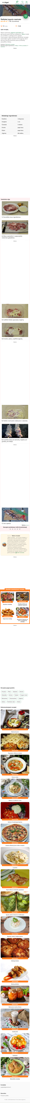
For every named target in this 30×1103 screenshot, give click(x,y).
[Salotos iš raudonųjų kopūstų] (15, 810)
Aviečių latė (15, 1031)
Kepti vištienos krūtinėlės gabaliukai (15, 889)
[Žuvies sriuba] (15, 764)
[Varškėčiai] (15, 1043)
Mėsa (23, 34)
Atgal (6, 2)
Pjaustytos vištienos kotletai (15, 753)
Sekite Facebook (20, 552)
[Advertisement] (15, 64)
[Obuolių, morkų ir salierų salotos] (15, 924)
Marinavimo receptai (9, 44)
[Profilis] (27, 2)
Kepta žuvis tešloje (7, 618)
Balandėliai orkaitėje (15, 1079)
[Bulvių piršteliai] (15, 971)
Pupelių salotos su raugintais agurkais (22, 604)
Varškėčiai (15, 1055)
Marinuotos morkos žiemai (15, 1007)
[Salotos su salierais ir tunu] (15, 788)
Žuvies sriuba (15, 777)
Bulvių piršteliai (15, 984)
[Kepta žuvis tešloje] (7, 611)
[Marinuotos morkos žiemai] (15, 995)
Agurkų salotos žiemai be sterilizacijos (15, 914)
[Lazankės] (15, 856)
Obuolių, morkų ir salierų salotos (15, 936)
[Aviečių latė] (15, 1019)
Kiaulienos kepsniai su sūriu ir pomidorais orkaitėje (22, 620)
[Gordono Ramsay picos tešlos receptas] (15, 833)
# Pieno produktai (23, 45)
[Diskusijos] (18, 2)
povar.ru (27, 525)
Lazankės (15, 867)
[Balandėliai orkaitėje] (15, 1066)
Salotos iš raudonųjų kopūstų (15, 822)
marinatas (18, 32)
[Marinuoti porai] (15, 719)
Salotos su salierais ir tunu (15, 800)
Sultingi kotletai (15, 960)
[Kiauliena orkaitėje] (7, 596)
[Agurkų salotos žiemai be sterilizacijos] (15, 901)
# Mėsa (16, 45)
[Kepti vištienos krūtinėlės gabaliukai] (15, 878)
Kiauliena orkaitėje (7, 604)
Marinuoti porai (15, 731)
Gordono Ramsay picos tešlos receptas (15, 845)
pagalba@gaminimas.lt (6, 1087)
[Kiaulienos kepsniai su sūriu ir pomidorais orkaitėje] (22, 611)
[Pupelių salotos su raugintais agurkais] (22, 596)
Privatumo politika (5, 1095)
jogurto (13, 32)
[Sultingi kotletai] (15, 948)
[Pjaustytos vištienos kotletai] (15, 742)
